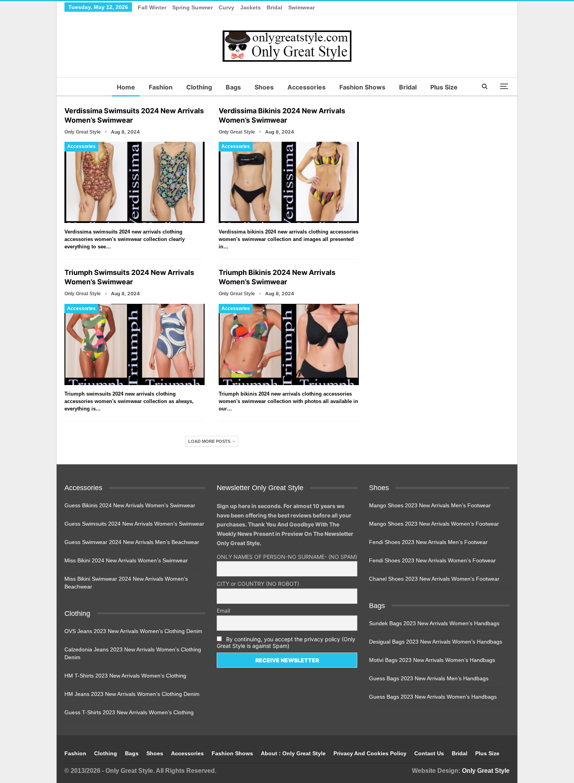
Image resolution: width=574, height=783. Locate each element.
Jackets (250, 7)
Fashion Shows (362, 87)
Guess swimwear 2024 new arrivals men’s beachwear (131, 542)
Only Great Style (486, 770)
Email (223, 610)
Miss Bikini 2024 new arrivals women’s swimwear (126, 560)
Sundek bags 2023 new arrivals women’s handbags (434, 623)
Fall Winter (152, 7)
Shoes (264, 87)
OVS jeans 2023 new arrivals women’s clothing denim (133, 631)
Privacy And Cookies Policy (369, 753)
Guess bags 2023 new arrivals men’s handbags (428, 678)
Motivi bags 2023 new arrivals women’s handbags (432, 660)
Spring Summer (192, 7)
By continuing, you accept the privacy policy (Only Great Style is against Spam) (286, 642)
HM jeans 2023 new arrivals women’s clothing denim (132, 694)
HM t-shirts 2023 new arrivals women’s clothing (125, 675)
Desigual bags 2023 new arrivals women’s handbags (435, 642)
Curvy (226, 7)
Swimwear (301, 7)
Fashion (161, 87)
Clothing (199, 87)
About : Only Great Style (293, 753)
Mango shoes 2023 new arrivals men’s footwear (430, 505)
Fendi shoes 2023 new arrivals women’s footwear (432, 560)
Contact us (429, 753)
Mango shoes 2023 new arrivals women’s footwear (434, 524)
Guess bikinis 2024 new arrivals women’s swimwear (129, 505)
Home (126, 87)
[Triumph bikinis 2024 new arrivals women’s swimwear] (289, 344)
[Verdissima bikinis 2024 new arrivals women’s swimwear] (289, 182)
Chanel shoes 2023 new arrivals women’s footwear (434, 579)
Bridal (274, 7)
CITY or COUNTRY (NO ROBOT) (258, 583)
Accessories (306, 87)
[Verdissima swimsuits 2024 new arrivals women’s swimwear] (134, 182)
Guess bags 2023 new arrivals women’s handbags (433, 697)
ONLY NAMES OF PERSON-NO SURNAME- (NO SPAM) (287, 556)
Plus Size (444, 87)
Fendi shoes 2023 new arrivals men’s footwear (428, 542)
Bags (233, 87)
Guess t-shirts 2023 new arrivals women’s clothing (129, 712)
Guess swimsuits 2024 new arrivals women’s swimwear (134, 524)
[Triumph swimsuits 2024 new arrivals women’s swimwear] (134, 344)
